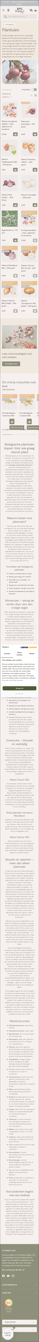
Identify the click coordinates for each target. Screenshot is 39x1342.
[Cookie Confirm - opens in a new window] (29, 647)
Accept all (19, 688)
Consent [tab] (7, 653)
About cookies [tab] (19, 654)
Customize (19, 693)
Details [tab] (31, 653)
